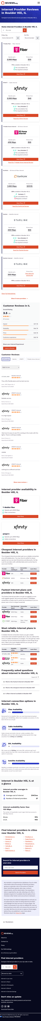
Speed (5, 324)
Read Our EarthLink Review (20, 206)
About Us (18, 913)
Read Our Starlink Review (20, 250)
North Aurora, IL (10, 850)
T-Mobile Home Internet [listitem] (33, 359)
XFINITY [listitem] (22, 359)
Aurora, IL (8, 841)
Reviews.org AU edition (10, 953)
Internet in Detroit (6, 988)
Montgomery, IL (10, 837)
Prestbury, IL (29, 837)
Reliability (6, 328)
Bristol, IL (8, 844)
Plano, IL (27, 850)
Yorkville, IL (8, 846)
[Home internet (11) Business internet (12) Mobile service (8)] (11, 38)
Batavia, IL (28, 848)
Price (4, 333)
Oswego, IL (8, 839)
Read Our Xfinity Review (20, 118)
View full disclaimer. (9, 293)
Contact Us (4, 941)
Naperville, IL (29, 846)
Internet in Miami (5, 982)
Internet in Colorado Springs (8, 991)
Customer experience (9, 337)
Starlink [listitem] (14, 359)
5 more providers (19, 298)
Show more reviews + (20, 482)
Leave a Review (9, 348)
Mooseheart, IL (29, 844)
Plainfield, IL (29, 841)
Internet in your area (6, 978)
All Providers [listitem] (5, 359)
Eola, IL (7, 848)
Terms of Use (4, 1009)
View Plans (19, 74)
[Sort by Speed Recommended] (31, 38)
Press (3, 945)
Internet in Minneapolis (7, 985)
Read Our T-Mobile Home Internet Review (20, 162)
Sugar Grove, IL (30, 839)
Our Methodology (6, 949)
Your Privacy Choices (8, 1016)
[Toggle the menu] (39, 3)
